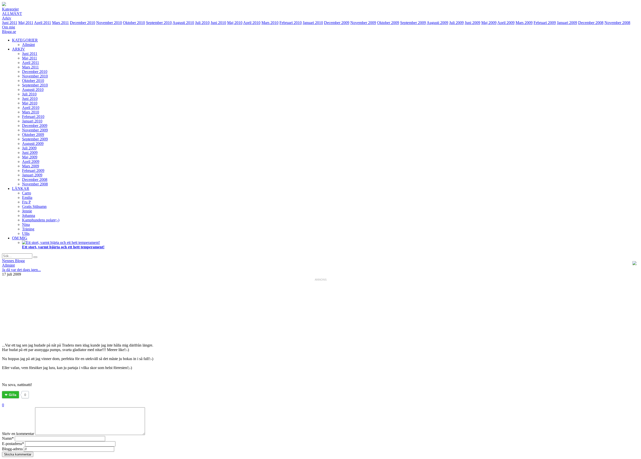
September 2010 (159, 22)
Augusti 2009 (437, 22)
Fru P (26, 202)
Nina (26, 224)
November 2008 (617, 22)
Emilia (27, 197)
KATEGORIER (25, 40)
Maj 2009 (489, 22)
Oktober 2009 (388, 22)
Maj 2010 (234, 22)
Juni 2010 (218, 22)
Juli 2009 (456, 22)
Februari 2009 (545, 22)
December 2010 (82, 22)
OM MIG (19, 238)
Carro (26, 193)
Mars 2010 (269, 22)
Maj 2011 (25, 22)
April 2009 (506, 22)
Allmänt (12, 13)
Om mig (8, 27)
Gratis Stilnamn (34, 206)
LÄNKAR (20, 188)
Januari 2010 (313, 22)
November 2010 (109, 22)
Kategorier (10, 9)
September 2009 (413, 22)
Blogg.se (9, 31)
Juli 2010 (202, 22)
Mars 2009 (524, 22)
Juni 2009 (472, 22)
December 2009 (336, 22)
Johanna (28, 215)
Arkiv (6, 18)
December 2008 (590, 22)
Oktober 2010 (134, 22)
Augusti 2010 (183, 22)
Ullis (26, 233)
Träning (28, 229)
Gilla (12, 394)
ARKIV (18, 49)
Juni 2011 (9, 22)
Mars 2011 (60, 22)
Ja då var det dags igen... (21, 270)
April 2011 (42, 22)
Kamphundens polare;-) (40, 220)
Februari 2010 (290, 22)
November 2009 (363, 22)
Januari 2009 (567, 22)
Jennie (27, 211)
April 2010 (251, 22)
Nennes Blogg (13, 261)
